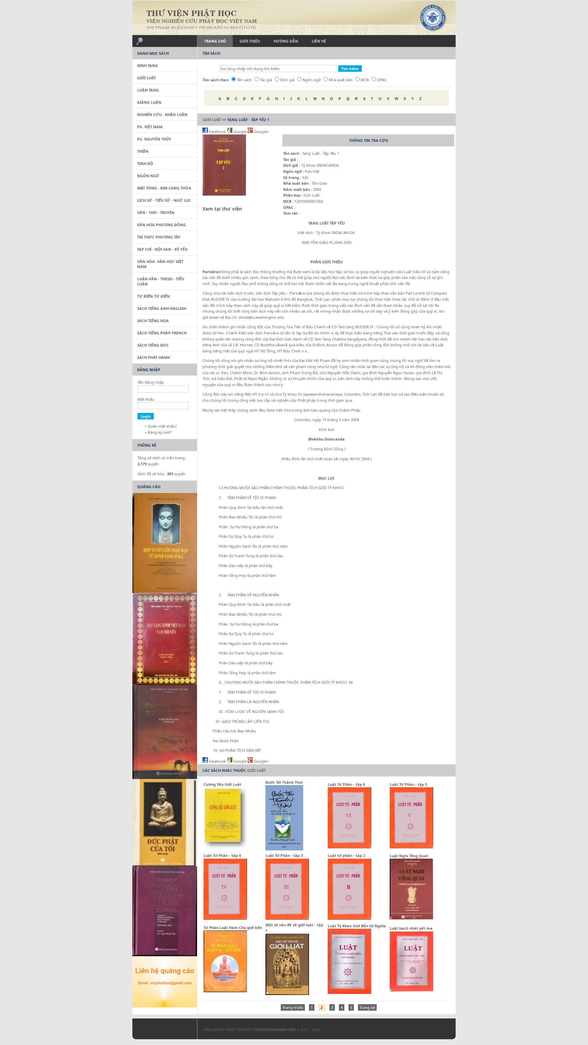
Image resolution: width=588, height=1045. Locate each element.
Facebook (217, 131)
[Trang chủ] (294, 18)
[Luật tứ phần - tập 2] (349, 918)
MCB (365, 79)
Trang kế (367, 1007)
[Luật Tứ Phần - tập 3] (287, 918)
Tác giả (266, 79)
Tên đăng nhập (150, 382)
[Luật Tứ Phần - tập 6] (349, 846)
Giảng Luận (149, 102)
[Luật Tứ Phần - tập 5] (411, 846)
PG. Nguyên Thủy (154, 139)
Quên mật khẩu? (162, 426)
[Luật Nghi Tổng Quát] (411, 917)
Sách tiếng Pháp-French (161, 332)
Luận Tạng (148, 90)
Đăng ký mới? (160, 432)
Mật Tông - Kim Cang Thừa (164, 187)
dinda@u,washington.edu (261, 317)
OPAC (382, 79)
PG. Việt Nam (149, 126)
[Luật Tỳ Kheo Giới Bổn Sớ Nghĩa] (349, 992)
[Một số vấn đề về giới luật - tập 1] (287, 993)
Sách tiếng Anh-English (161, 308)
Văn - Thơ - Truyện (156, 212)
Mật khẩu (145, 399)
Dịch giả (287, 79)
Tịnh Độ (145, 163)
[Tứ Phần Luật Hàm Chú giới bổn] (225, 990)
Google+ (261, 131)
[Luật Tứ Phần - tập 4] (225, 918)
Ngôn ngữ (312, 79)
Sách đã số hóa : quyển (161, 473)
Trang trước (292, 1007)
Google (239, 131)
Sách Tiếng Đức (153, 345)
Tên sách (244, 79)
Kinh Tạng (147, 65)
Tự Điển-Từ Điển (153, 296)
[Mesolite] (161, 1030)
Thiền (142, 151)
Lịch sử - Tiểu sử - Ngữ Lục (164, 200)
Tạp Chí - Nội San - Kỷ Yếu (162, 249)
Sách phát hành (153, 357)
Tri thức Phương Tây (158, 236)
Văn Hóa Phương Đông (161, 224)
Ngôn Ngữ (148, 175)
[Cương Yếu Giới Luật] (225, 846)
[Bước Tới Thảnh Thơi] (284, 848)
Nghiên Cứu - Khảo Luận (162, 114)
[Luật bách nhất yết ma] (411, 990)
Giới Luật (211, 119)
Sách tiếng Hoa (153, 320)
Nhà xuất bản (341, 79)
